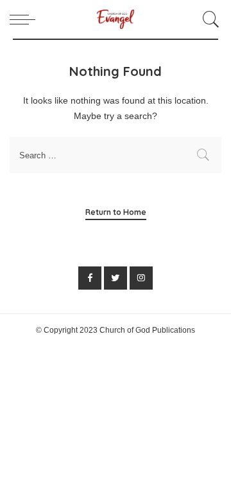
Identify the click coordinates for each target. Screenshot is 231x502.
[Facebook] (89, 278)
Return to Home (115, 212)
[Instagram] (141, 278)
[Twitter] (115, 278)
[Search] (208, 19)
